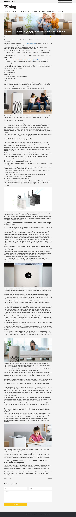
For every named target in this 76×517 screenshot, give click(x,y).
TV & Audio (42, 11)
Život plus (61, 11)
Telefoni (34, 11)
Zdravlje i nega (51, 11)
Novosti (7, 11)
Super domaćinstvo (24, 11)
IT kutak (14, 11)
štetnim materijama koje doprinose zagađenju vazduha (26, 59)
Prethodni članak (8, 478)
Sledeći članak (49, 478)
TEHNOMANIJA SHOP (9, 1)
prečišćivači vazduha (31, 43)
